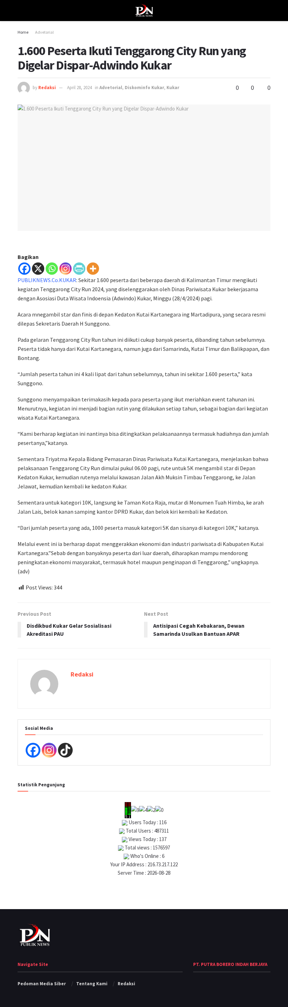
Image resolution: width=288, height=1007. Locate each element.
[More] (93, 268)
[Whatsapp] (52, 268)
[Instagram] (65, 268)
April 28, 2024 (79, 88)
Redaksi (47, 88)
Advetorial (44, 32)
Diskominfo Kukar (144, 88)
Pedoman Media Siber (42, 984)
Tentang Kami (91, 984)
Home (23, 32)
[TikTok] (65, 750)
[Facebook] (24, 268)
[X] (38, 268)
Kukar (172, 88)
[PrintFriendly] (79, 268)
